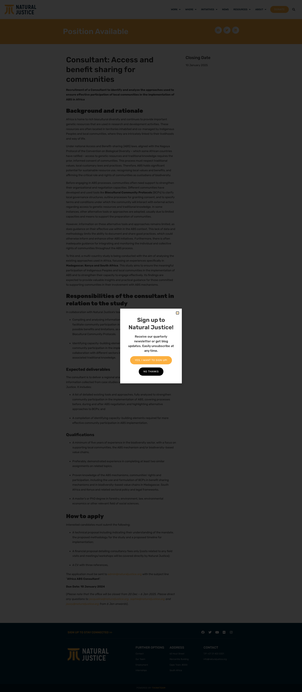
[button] (177, 313)
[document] (151, 346)
